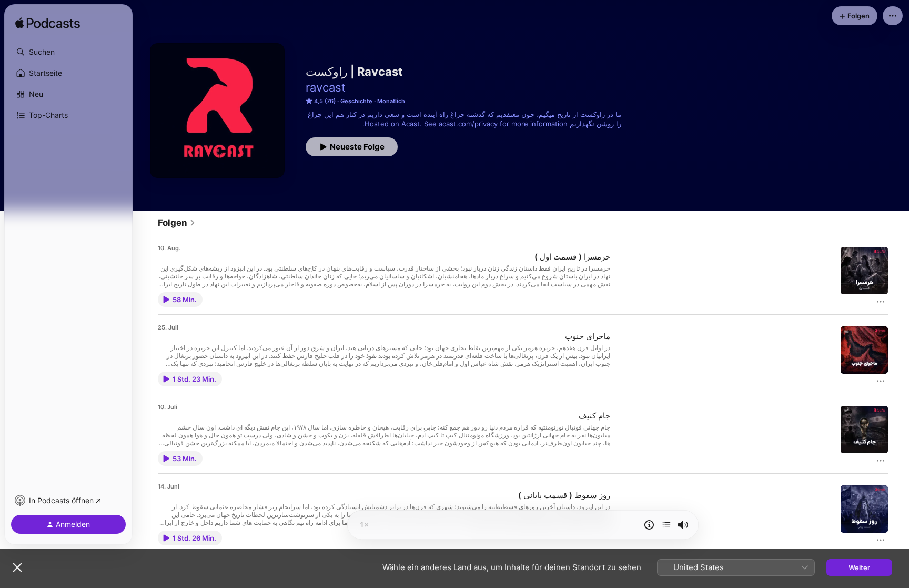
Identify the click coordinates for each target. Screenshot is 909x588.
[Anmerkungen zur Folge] (649, 524)
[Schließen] (17, 567)
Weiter (859, 567)
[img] (47, 23)
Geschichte (356, 101)
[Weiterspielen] (666, 524)
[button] (68, 52)
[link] (177, 222)
